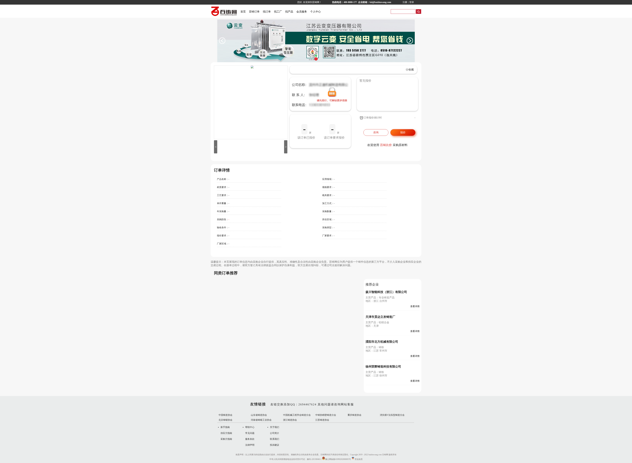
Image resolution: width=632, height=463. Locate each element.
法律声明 (249, 445)
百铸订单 (254, 11)
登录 (411, 2)
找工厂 (278, 11)
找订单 (267, 11)
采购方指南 (226, 439)
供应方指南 (226, 433)
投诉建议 (274, 445)
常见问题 (249, 433)
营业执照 (359, 459)
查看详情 (415, 306)
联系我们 (274, 439)
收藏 (411, 69)
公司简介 (274, 433)
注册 (405, 2)
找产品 (289, 11)
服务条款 (249, 439)
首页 (243, 11)
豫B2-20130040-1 (314, 459)
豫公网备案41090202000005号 (338, 459)
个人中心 (315, 11)
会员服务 (301, 11)
